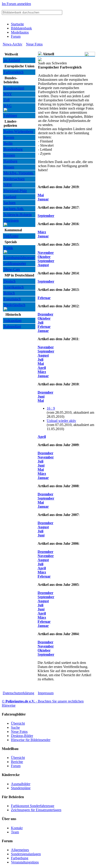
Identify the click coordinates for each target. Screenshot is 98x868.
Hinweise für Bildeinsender (30, 740)
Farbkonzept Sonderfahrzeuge (32, 806)
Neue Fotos (34, 44)
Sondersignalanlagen (26, 854)
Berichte (17, 762)
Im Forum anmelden (16, 4)
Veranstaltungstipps (25, 862)
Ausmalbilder (20, 784)
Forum (16, 36)
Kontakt (17, 828)
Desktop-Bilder (22, 736)
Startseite (17, 24)
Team (15, 832)
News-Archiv (12, 44)
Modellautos (20, 32)
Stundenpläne (21, 788)
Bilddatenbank (21, 28)
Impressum (46, 693)
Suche (15, 727)
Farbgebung (19, 858)
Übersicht (18, 723)
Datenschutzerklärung (18, 693)
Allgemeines (20, 850)
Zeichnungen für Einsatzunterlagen (36, 810)
